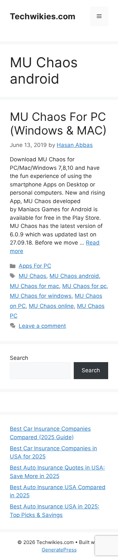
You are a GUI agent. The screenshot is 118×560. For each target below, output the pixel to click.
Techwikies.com (42, 16)
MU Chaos (32, 276)
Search (19, 358)
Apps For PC (35, 266)
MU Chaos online (51, 306)
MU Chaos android (74, 276)
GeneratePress (59, 550)
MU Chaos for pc (84, 286)
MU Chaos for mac (34, 286)
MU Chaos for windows (40, 296)
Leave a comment (42, 326)
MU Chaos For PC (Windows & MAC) (58, 123)
